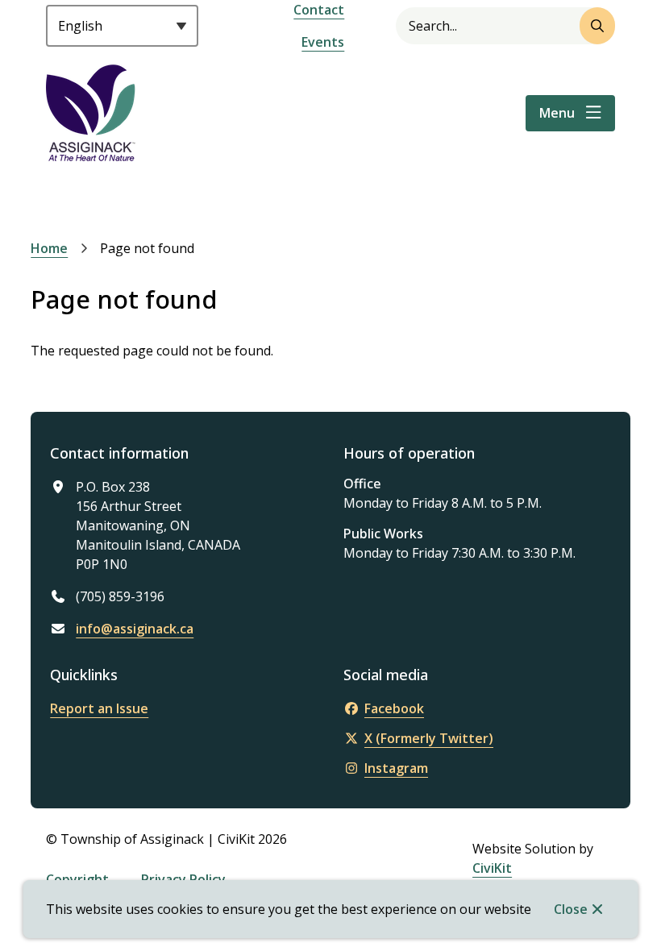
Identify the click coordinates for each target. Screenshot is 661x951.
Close (571, 909)
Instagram (396, 768)
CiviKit (492, 868)
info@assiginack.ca (134, 628)
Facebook (394, 708)
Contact (318, 10)
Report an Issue (99, 708)
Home (49, 248)
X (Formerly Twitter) (428, 738)
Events (322, 42)
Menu (557, 113)
